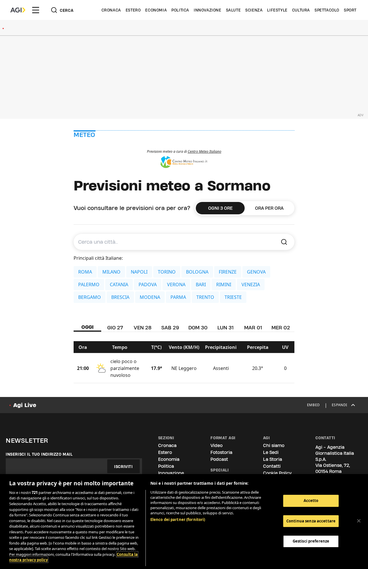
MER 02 (280, 327)
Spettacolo (327, 10)
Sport (350, 10)
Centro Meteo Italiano (204, 151)
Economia (156, 10)
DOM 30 (198, 327)
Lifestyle (277, 10)
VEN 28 (143, 327)
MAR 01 (253, 327)
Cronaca (111, 10)
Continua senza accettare (311, 521)
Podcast (219, 459)
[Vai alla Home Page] (17, 10)
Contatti (272, 466)
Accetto (311, 500)
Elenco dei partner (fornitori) (177, 519)
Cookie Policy (277, 473)
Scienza (253, 10)
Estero (133, 10)
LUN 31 (225, 327)
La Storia (272, 459)
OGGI (87, 327)
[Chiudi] (358, 521)
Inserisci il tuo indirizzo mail (39, 454)
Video (216, 445)
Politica (180, 10)
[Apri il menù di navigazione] (36, 10)
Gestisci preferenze (311, 541)
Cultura (301, 10)
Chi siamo (273, 445)
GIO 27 (115, 327)
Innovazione (207, 10)
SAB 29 (170, 327)
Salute (233, 10)
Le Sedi (271, 452)
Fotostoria (221, 452)
